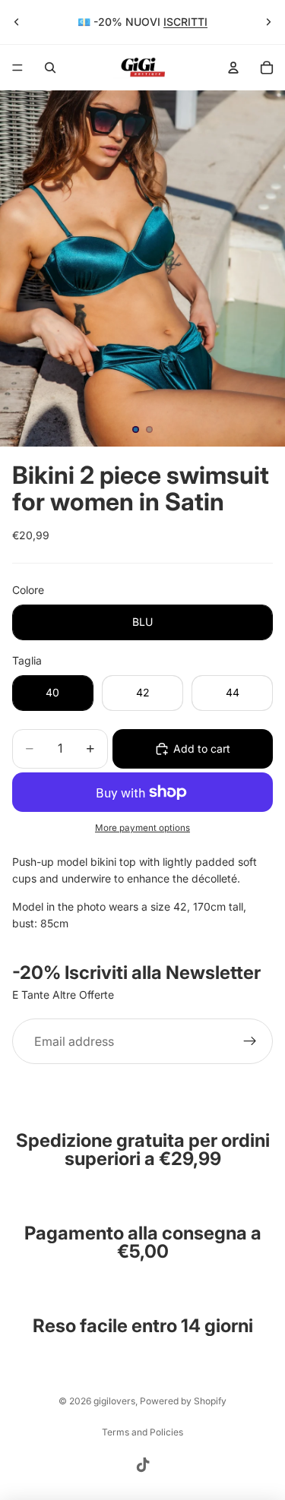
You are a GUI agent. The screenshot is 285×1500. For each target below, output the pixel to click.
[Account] (233, 67)
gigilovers (114, 1401)
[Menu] (17, 67)
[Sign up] (250, 1041)
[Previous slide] (16, 22)
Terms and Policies (142, 1432)
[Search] (50, 67)
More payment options (142, 828)
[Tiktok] (143, 1465)
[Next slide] (268, 22)
